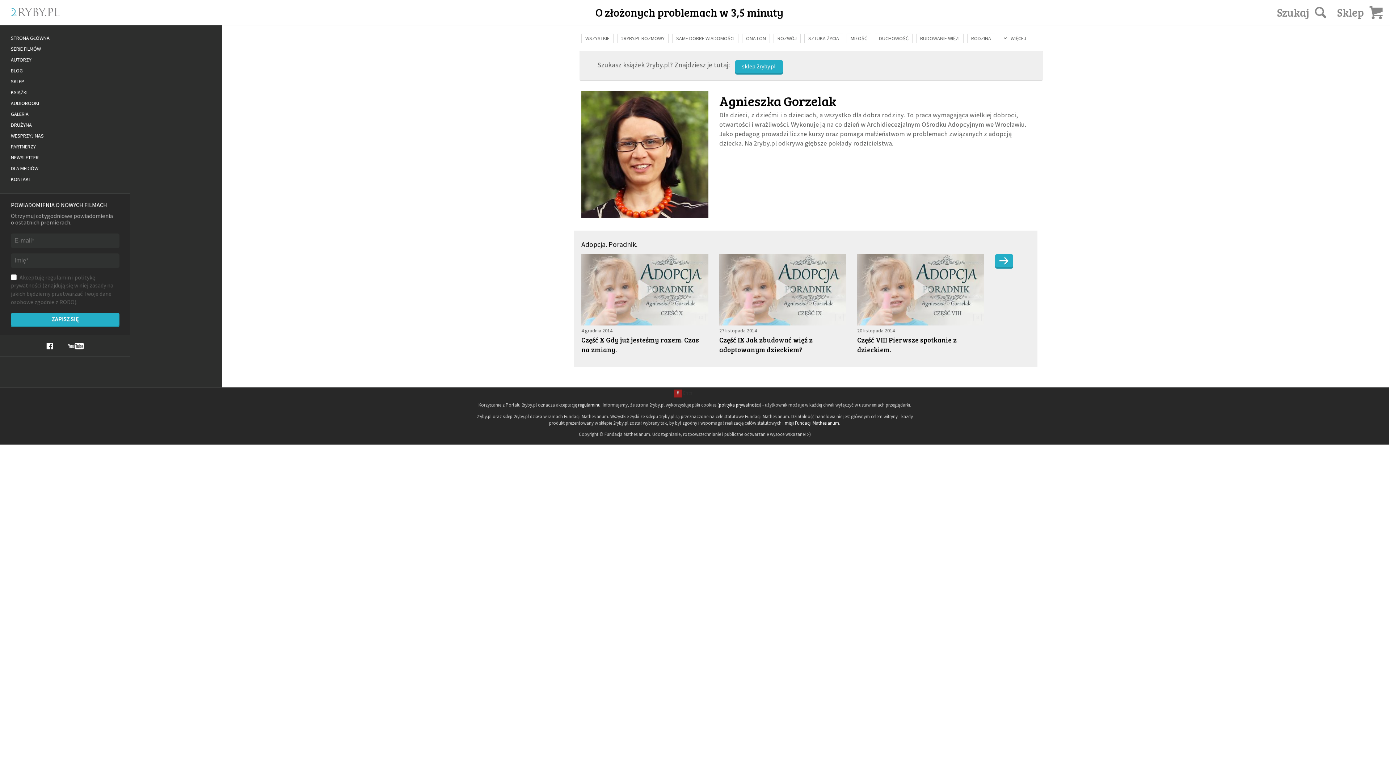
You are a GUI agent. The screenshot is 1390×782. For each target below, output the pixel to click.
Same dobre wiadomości (705, 38)
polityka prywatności (739, 405)
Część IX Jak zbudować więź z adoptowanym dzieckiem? (766, 344)
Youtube (76, 346)
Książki (19, 92)
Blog (17, 70)
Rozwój (787, 38)
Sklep (17, 81)
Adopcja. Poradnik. (609, 244)
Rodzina (981, 38)
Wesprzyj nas (27, 136)
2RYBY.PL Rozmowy (643, 38)
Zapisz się (65, 319)
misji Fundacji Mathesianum (812, 423)
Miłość (859, 38)
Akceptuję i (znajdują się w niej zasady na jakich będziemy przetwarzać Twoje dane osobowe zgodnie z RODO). (62, 290)
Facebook (49, 346)
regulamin (58, 277)
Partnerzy (23, 146)
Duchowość (894, 38)
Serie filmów (26, 49)
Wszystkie (597, 38)
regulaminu (589, 405)
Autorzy (21, 59)
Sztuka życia (823, 38)
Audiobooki (25, 103)
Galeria (20, 114)
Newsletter (25, 157)
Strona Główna (30, 38)
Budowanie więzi (940, 38)
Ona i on (756, 38)
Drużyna (21, 125)
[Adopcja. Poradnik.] (1004, 261)
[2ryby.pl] (136, 20)
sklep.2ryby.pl (759, 66)
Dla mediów (24, 168)
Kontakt (21, 179)
